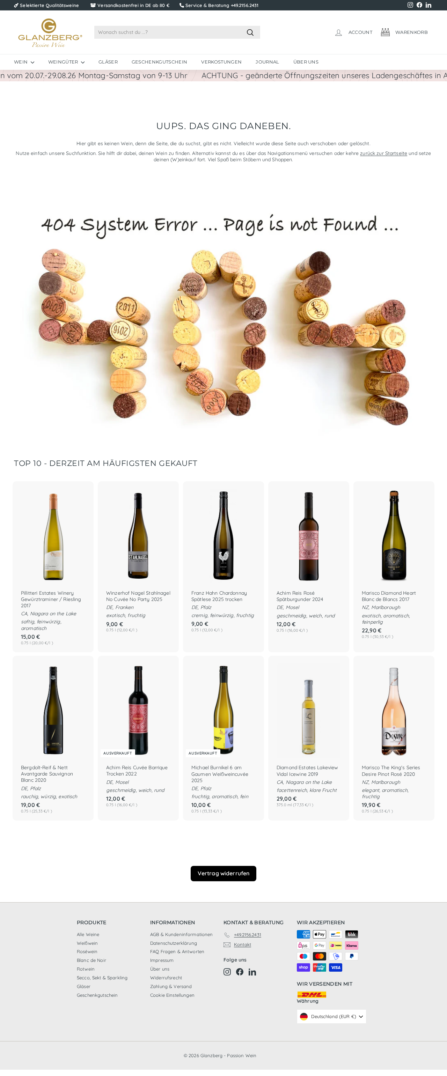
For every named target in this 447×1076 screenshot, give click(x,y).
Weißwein (87, 943)
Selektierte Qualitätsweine (49, 5)
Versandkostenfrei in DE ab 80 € (133, 5)
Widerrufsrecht (166, 977)
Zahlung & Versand (171, 986)
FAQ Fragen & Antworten (177, 951)
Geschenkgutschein (160, 62)
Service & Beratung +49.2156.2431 (221, 5)
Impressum (162, 960)
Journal (267, 62)
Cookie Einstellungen (172, 995)
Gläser (108, 62)
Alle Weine (88, 934)
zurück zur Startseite (383, 153)
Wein (21, 62)
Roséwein (87, 951)
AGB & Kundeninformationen (181, 934)
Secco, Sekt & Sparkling (102, 977)
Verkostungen (221, 62)
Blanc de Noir (91, 960)
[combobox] (177, 32)
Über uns (306, 62)
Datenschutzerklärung (173, 943)
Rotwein (86, 969)
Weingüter (63, 62)
